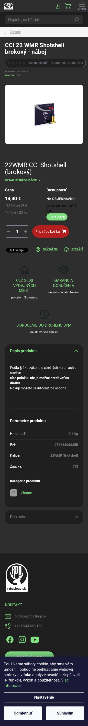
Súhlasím (65, 713)
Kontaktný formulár (29, 656)
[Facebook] (9, 639)
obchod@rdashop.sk (30, 616)
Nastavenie (44, 697)
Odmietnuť (23, 713)
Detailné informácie (21, 180)
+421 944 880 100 (28, 626)
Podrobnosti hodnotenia (67, 63)
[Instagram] (21, 639)
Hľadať (76, 19)
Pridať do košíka (47, 231)
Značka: (12, 75)
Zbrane (26, 493)
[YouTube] (34, 639)
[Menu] (82, 6)
